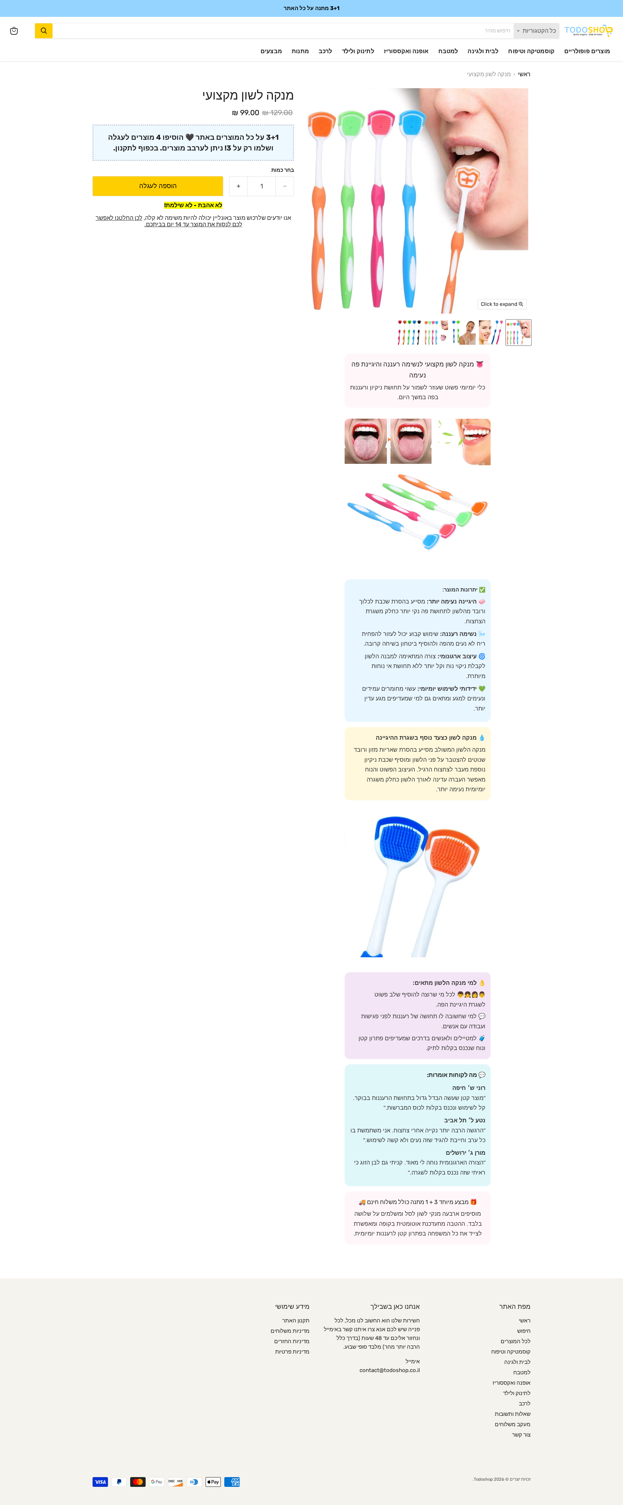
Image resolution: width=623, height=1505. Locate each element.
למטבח (448, 51)
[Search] (44, 30)
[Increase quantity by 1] (238, 186)
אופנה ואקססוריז (406, 51)
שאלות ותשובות (513, 1414)
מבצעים (271, 51)
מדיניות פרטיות (292, 1351)
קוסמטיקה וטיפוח (531, 51)
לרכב (325, 51)
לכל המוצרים (516, 1341)
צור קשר (521, 1434)
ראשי (524, 74)
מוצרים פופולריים (587, 51)
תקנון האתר (296, 1320)
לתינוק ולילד (358, 51)
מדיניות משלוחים (290, 1331)
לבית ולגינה (483, 51)
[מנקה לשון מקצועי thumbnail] (518, 332)
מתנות (300, 51)
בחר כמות (282, 170)
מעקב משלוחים (513, 1424)
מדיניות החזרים (292, 1341)
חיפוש (524, 1331)
